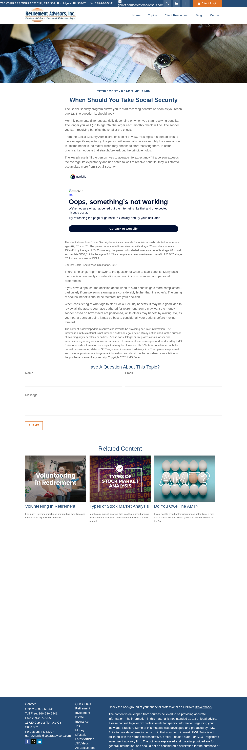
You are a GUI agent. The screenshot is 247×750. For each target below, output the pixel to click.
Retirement (82, 708)
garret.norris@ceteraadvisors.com (48, 735)
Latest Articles (84, 739)
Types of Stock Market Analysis (119, 506)
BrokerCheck (203, 707)
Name (29, 373)
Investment (82, 712)
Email (129, 373)
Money (79, 730)
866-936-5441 (48, 713)
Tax (77, 726)
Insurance (82, 721)
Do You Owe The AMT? (176, 506)
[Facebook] (186, 3)
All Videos (82, 743)
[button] (136, 15)
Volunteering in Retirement (50, 506)
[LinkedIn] (176, 3)
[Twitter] (167, 3)
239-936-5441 (104, 3)
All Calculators (85, 747)
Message (31, 395)
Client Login (209, 3)
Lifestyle (80, 734)
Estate (79, 717)
